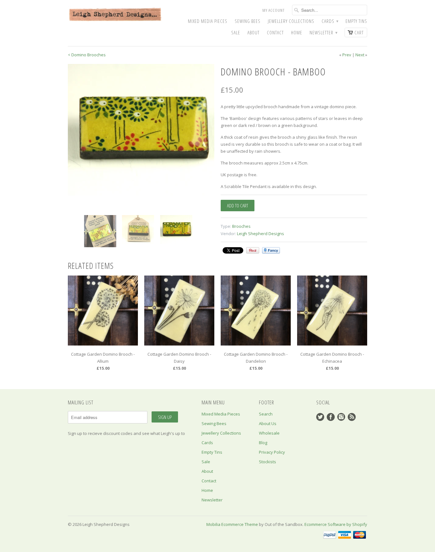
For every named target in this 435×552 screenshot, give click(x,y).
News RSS (352, 417)
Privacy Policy (272, 452)
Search (266, 414)
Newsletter (323, 33)
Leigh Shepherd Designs (260, 233)
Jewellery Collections (291, 21)
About (253, 33)
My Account (273, 10)
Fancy (271, 250)
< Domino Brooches (87, 55)
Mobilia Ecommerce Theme (232, 524)
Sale (235, 33)
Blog (263, 442)
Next (359, 55)
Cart (359, 32)
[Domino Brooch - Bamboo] (141, 130)
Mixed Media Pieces (207, 21)
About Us (267, 423)
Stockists (267, 462)
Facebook (331, 417)
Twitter (320, 417)
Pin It (252, 250)
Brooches (241, 226)
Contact (275, 33)
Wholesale (269, 433)
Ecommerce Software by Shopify (335, 524)
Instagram (341, 417)
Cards (330, 21)
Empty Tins (356, 21)
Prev (346, 55)
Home (296, 33)
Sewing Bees (247, 21)
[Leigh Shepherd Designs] (115, 15)
